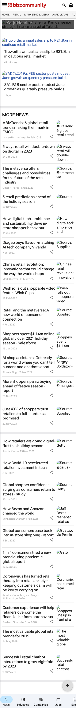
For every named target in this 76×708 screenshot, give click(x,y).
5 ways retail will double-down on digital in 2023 (29, 148)
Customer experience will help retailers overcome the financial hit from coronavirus (28, 612)
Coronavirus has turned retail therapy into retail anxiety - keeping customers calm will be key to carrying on (27, 583)
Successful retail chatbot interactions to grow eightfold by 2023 (28, 661)
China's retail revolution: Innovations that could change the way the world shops (28, 269)
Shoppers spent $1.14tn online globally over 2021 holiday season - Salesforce (28, 338)
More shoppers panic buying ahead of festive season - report (27, 386)
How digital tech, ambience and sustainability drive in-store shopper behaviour (26, 223)
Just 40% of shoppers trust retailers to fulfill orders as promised (25, 413)
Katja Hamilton (20, 22)
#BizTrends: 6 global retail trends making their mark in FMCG (26, 127)
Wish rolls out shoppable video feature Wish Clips (29, 290)
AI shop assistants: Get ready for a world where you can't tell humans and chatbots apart (29, 362)
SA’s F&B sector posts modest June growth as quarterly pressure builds (34, 86)
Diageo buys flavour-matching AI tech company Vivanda (28, 244)
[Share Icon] (51, 137)
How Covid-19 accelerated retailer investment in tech (25, 465)
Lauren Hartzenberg (14, 137)
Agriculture (60, 14)
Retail (17, 14)
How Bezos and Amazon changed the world (23, 511)
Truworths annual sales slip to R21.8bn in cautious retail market (37, 53)
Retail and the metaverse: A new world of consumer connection (26, 314)
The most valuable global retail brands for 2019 (29, 633)
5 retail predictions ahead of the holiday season (26, 199)
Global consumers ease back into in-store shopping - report (28, 532)
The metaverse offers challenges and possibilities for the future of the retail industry (26, 175)
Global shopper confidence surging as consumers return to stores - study (29, 489)
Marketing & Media (36, 14)
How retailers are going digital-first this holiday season (29, 443)
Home (6, 14)
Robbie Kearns (11, 451)
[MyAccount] (71, 5)
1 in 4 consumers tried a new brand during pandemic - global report (27, 557)
